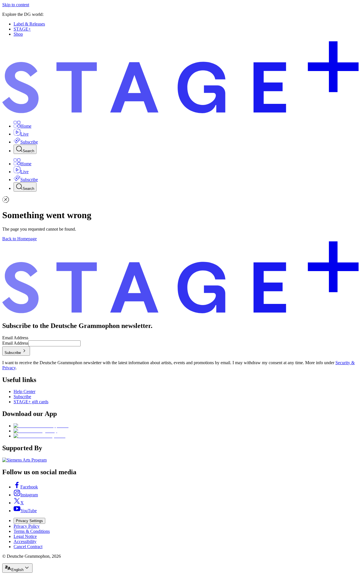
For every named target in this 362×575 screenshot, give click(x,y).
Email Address (15, 337)
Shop (18, 34)
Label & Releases (29, 24)
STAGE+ (22, 29)
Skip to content (15, 4)
